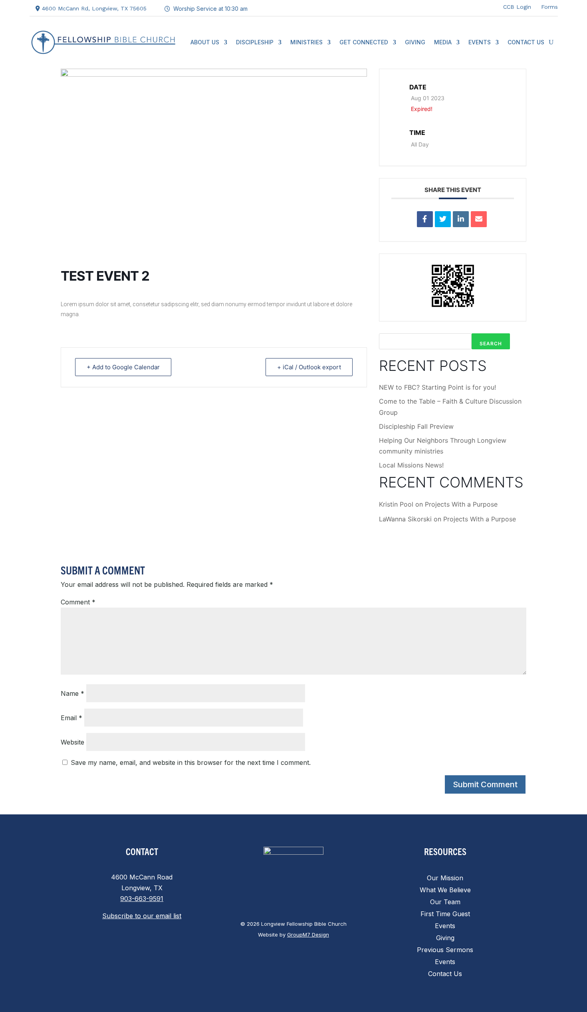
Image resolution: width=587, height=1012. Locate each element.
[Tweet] (443, 219)
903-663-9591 (141, 899)
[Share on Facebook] (425, 219)
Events (479, 42)
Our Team (445, 902)
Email (71, 718)
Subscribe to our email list (141, 916)
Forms (549, 7)
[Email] (479, 219)
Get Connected (363, 42)
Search (491, 344)
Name (72, 693)
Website (72, 742)
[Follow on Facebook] (438, 6)
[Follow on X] (454, 6)
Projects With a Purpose (461, 504)
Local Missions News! (411, 465)
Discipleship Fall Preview (416, 426)
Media (443, 42)
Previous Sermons (445, 950)
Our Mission (445, 878)
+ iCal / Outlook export (309, 367)
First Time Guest (445, 914)
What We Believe (445, 890)
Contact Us (526, 42)
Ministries (306, 42)
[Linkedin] (461, 219)
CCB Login (517, 7)
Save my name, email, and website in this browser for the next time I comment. (191, 762)
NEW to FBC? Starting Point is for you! (437, 387)
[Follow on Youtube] (486, 6)
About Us (204, 42)
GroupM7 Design (308, 934)
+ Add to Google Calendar (123, 367)
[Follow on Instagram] (470, 6)
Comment (78, 602)
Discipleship (255, 42)
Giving (415, 42)
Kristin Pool (396, 504)
